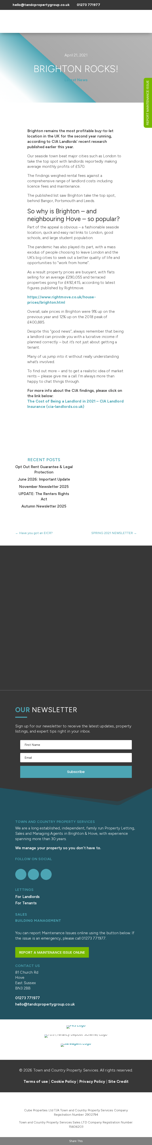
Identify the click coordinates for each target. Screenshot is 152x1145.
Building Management (38, 920)
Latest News (76, 80)
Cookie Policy (63, 1081)
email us (93, 642)
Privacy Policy (92, 1081)
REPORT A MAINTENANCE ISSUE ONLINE (52, 952)
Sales (21, 914)
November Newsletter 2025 (44, 486)
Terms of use (36, 1081)
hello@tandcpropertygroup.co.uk (41, 5)
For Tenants (26, 903)
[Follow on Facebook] (20, 874)
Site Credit (118, 1081)
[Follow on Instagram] (33, 874)
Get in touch (76, 668)
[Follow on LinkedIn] (46, 874)
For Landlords (27, 896)
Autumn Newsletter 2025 (43, 506)
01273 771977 (88, 5)
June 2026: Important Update (44, 479)
